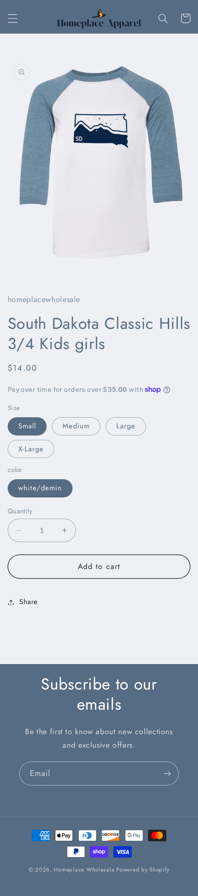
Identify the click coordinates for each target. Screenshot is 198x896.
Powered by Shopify (142, 869)
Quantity (20, 511)
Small (27, 426)
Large (126, 426)
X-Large (31, 449)
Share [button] (28, 601)
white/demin (40, 488)
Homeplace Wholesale (84, 869)
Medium (76, 426)
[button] (12, 18)
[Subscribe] (167, 773)
